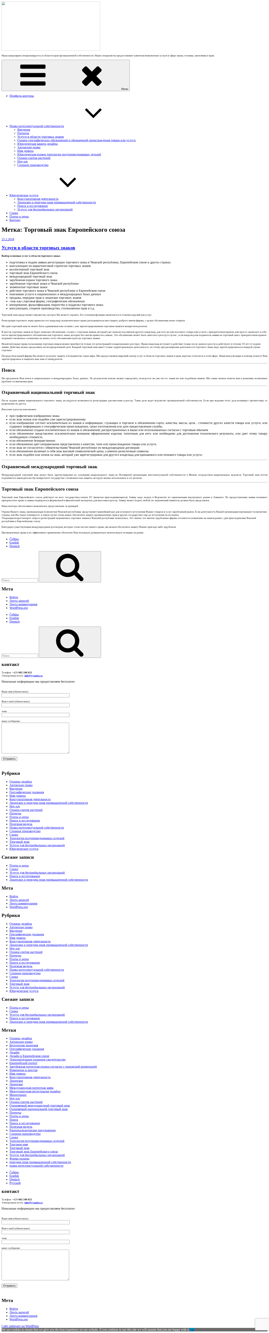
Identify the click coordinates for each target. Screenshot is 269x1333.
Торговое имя (18, 1144)
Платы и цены (19, 216)
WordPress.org (18, 608)
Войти (13, 597)
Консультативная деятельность (37, 198)
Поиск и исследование (32, 206)
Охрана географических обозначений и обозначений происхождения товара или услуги (76, 140)
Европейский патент (23, 1063)
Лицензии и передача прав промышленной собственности (56, 202)
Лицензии (16, 1080)
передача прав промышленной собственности (40, 1162)
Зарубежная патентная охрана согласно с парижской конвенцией (53, 1066)
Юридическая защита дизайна (37, 143)
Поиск (13, 1119)
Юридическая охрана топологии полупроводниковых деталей (59, 154)
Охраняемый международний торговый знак (39, 1105)
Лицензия (16, 1084)
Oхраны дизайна (20, 781)
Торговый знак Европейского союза (33, 1151)
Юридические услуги (23, 195)
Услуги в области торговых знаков (40, 136)
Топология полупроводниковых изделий (36, 838)
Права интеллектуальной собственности (36, 126)
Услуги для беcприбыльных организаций (45, 209)
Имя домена (25, 151)
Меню (124, 88)
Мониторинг (18, 1095)
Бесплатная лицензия (23, 1045)
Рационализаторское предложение (32, 1130)
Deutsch (14, 546)
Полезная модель (20, 824)
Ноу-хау (22, 161)
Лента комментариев (23, 604)
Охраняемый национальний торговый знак (38, 1109)
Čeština (14, 539)
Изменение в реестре (23, 1070)
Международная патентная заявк (31, 1087)
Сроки (13, 213)
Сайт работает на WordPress (20, 1326)
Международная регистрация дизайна (34, 1091)
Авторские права (28, 147)
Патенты (23, 133)
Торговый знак (19, 841)
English (14, 542)
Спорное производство (32, 165)
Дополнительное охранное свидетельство (37, 1059)
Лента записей (19, 600)
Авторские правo (21, 1041)
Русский (15, 1183)
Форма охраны (19, 1158)
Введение (23, 129)
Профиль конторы (21, 95)
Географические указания (26, 792)
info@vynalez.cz (33, 675)
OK (192, 1329)
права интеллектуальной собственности (36, 1165)
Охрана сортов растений (33, 158)
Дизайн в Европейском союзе (29, 1056)
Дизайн (14, 1052)
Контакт (14, 220)
